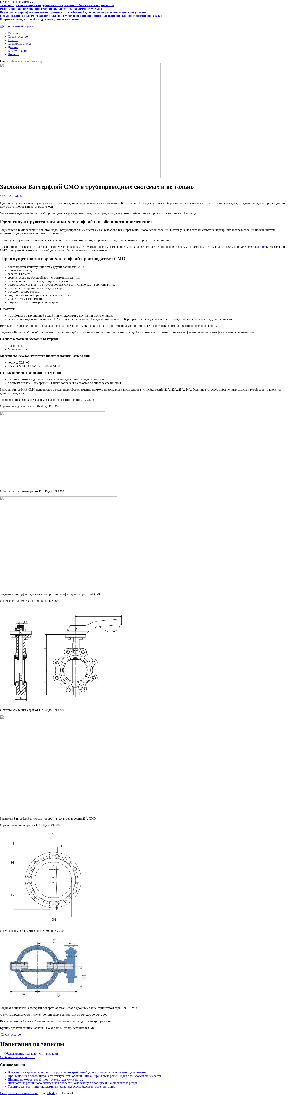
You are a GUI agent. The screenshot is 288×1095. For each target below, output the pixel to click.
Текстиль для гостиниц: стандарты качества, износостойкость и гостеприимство (57, 5)
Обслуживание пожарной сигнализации (29, 1053)
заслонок (259, 246)
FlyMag (52, 1093)
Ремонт (13, 40)
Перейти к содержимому (16, 1)
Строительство (18, 36)
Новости (13, 54)
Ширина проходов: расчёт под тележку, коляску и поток (40, 19)
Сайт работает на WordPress (19, 1093)
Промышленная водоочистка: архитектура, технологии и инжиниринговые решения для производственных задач (81, 15)
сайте (63, 1028)
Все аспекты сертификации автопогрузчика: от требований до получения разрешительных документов (73, 12)
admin (19, 196)
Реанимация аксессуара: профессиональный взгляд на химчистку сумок (51, 8)
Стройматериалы (19, 43)
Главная (13, 33)
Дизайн (13, 47)
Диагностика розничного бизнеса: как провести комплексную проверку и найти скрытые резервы (69, 22)
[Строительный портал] (16, 26)
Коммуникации (18, 50)
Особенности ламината (17, 1057)
